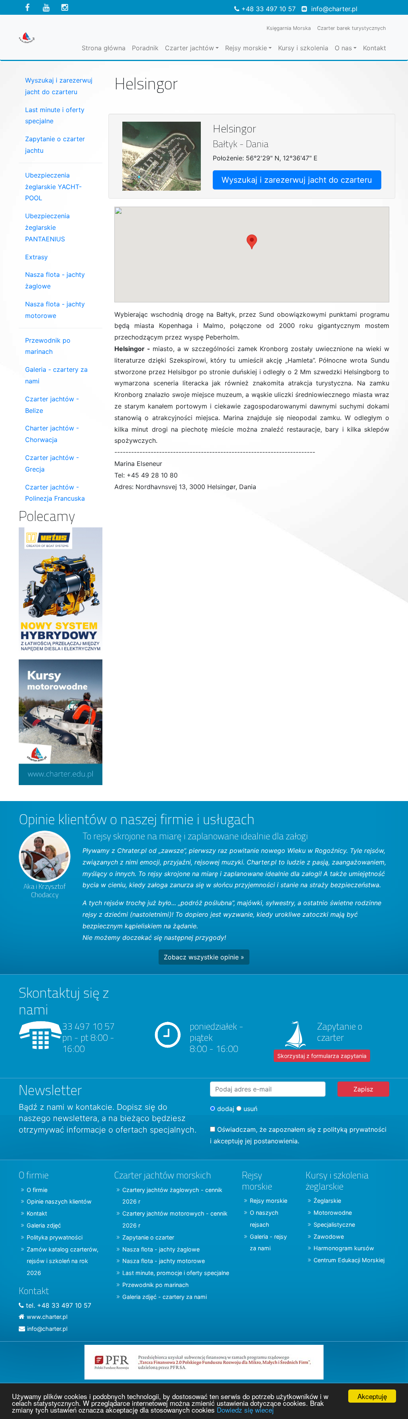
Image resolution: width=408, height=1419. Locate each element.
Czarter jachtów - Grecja (52, 463)
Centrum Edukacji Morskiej (349, 1260)
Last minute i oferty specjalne (54, 115)
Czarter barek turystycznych (351, 28)
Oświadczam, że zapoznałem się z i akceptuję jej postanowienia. (298, 1135)
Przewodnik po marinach (48, 346)
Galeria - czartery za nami (56, 375)
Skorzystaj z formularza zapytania (322, 1055)
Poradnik (145, 48)
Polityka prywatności (54, 1237)
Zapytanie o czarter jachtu (55, 144)
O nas (343, 48)
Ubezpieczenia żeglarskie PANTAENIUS (47, 227)
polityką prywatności (354, 1129)
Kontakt (374, 48)
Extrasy (36, 257)
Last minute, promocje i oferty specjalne (175, 1272)
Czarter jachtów (189, 48)
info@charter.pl (334, 9)
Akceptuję (372, 1396)
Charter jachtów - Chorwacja (52, 434)
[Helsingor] (161, 156)
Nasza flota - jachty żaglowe (55, 280)
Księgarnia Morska (289, 28)
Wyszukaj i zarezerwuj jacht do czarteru (297, 180)
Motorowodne (333, 1212)
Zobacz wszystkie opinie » (204, 957)
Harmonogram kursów (344, 1248)
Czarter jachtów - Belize (52, 404)
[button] (251, 247)
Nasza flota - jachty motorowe (55, 310)
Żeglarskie (327, 1200)
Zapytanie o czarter (148, 1237)
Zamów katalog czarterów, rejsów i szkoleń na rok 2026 (62, 1261)
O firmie (37, 1189)
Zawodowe (329, 1236)
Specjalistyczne (334, 1224)
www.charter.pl (47, 1316)
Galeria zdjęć (44, 1225)
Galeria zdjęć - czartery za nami (164, 1296)
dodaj (224, 1109)
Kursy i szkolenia (303, 48)
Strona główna (104, 48)
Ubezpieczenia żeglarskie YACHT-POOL (53, 186)
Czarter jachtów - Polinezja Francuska (55, 493)
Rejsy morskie (246, 48)
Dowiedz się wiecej (245, 1410)
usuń (249, 1109)
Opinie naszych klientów (59, 1201)
